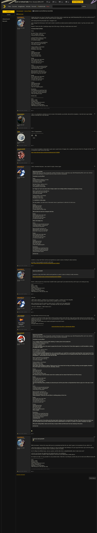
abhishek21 (20, 166)
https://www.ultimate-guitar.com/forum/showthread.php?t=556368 (45, 152)
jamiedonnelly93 (21, 149)
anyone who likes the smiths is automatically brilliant (63, 326)
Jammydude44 (20, 333)
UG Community (19, 11)
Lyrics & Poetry (27, 11)
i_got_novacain (20, 315)
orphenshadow (20, 114)
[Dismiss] (94, 2)
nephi (18, 131)
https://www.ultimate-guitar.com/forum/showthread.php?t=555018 (45, 263)
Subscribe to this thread (21, 474)
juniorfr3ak (19, 17)
